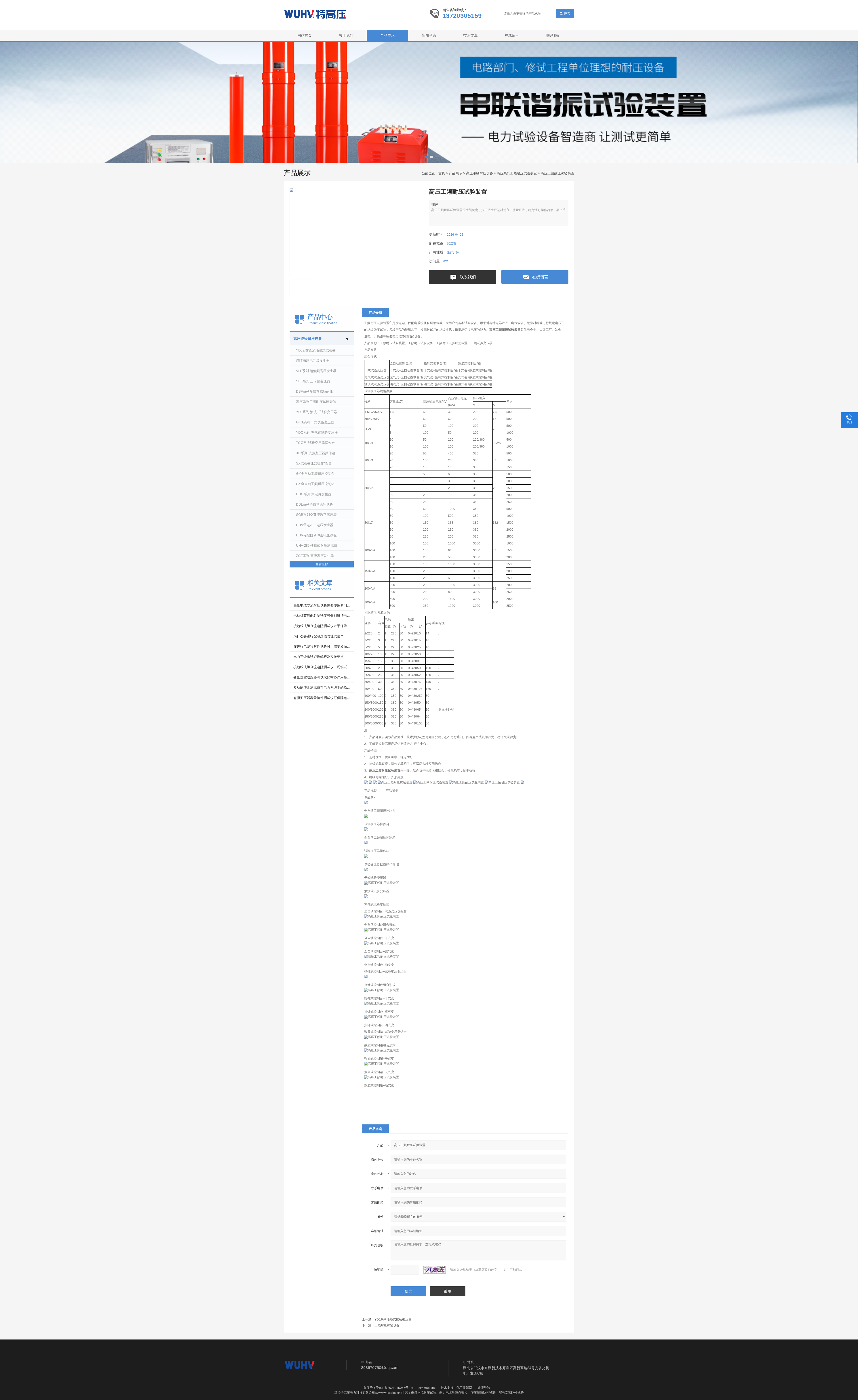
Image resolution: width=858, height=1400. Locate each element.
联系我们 (553, 35)
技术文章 (470, 35)
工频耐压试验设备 (387, 1325)
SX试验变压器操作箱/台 (314, 463)
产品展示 (387, 35)
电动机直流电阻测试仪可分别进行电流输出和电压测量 (323, 615)
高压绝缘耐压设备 (479, 173)
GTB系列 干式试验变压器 (315, 422)
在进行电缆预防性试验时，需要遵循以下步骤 (323, 646)
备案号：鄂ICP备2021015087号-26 (388, 1388)
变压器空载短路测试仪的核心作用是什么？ (323, 677)
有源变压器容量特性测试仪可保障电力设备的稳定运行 (323, 698)
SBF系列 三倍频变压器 (313, 381)
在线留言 (512, 35)
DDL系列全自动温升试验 (314, 504)
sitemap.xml (426, 1388)
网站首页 (304, 35)
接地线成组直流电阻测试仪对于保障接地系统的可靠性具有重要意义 (323, 626)
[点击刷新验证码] (434, 1270)
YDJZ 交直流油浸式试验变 (316, 350)
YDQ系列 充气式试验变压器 (317, 432)
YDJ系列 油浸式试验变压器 (316, 412)
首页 (441, 173)
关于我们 (346, 35)
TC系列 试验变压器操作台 (315, 443)
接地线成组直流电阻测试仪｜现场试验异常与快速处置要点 (323, 667)
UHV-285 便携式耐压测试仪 (316, 545)
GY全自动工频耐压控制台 (315, 473)
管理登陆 (483, 1388)
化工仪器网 (464, 1388)
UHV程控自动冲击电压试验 (316, 535)
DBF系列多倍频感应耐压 (314, 391)
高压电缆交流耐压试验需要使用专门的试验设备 (323, 605)
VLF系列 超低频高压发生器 (316, 371)
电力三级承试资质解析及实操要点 (318, 657)
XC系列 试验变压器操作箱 (315, 453)
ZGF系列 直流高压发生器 (315, 556)
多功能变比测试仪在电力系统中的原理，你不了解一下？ (323, 687)
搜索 (567, 13)
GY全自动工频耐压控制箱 (315, 484)
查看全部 (321, 564)
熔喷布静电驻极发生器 (313, 360)
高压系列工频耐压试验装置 (517, 173)
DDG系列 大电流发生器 (313, 494)
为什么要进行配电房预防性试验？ (318, 636)
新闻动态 (429, 35)
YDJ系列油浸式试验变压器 (393, 1319)
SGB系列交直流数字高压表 (316, 515)
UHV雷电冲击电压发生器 (314, 525)
